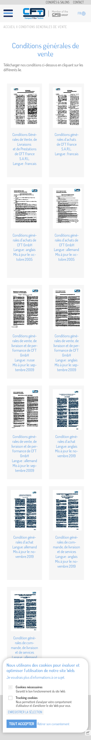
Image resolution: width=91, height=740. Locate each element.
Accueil (9, 27)
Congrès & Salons (57, 2)
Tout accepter (21, 723)
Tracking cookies (27, 698)
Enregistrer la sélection (25, 712)
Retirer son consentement (53, 724)
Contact (78, 2)
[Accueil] (45, 13)
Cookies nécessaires (29, 687)
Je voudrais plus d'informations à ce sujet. (36, 677)
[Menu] (11, 11)
